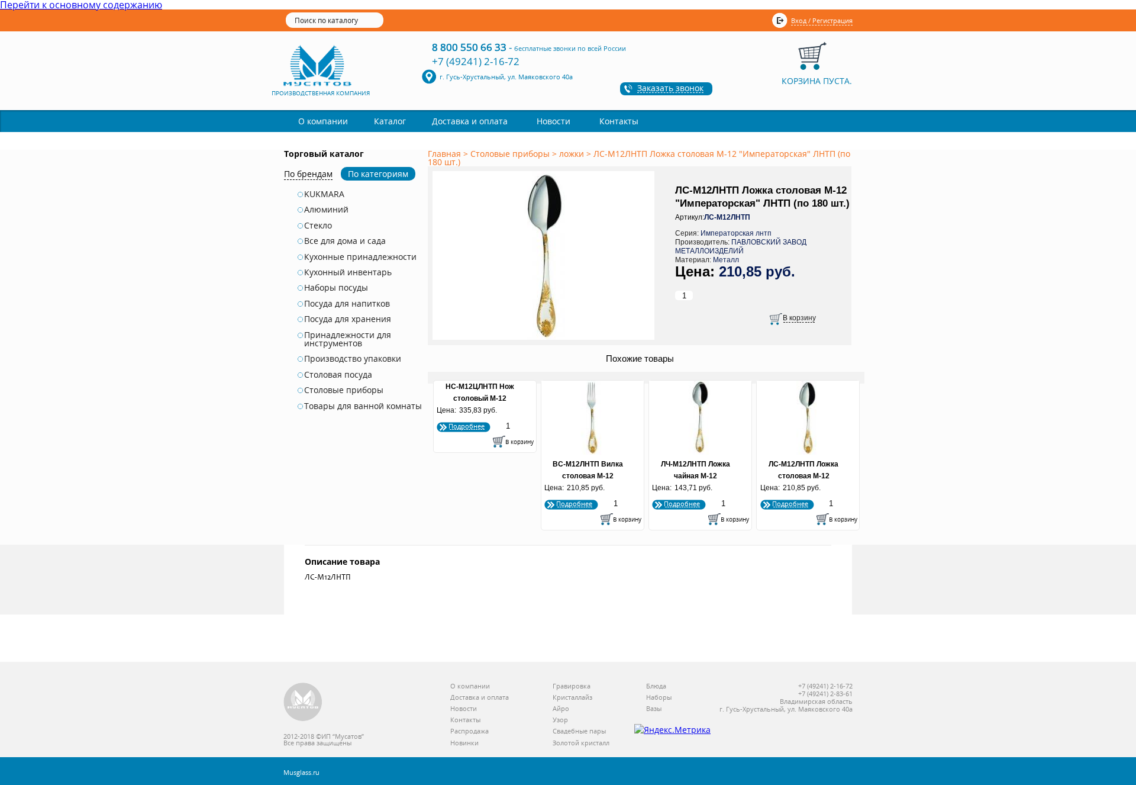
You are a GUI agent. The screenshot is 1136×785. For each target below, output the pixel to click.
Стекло (318, 225)
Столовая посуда (338, 375)
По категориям (378, 173)
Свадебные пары (579, 731)
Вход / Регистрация (822, 20)
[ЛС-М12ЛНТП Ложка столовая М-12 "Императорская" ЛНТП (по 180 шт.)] (545, 340)
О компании (323, 121)
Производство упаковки (352, 359)
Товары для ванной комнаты (363, 406)
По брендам (308, 173)
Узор (560, 720)
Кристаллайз (572, 698)
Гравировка (571, 686)
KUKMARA (324, 194)
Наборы (659, 698)
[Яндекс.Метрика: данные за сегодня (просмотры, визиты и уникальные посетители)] (672, 730)
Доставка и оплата (470, 121)
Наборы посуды (336, 288)
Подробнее (466, 426)
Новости (553, 121)
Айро (561, 709)
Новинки (464, 743)
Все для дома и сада (345, 241)
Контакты (618, 121)
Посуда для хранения (347, 319)
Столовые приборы (343, 390)
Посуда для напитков (347, 304)
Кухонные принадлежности (360, 257)
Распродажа (469, 731)
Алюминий (326, 209)
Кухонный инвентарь (348, 272)
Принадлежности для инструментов (347, 339)
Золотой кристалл (581, 743)
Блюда (656, 686)
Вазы (653, 709)
